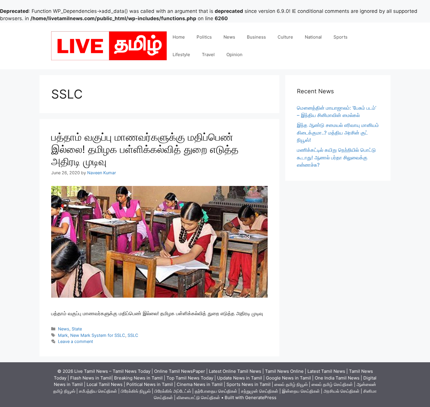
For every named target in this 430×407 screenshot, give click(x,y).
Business (256, 37)
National (313, 37)
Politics (204, 37)
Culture (285, 37)
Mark (63, 335)
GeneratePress (260, 397)
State (77, 328)
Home (179, 37)
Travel (208, 54)
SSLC (133, 335)
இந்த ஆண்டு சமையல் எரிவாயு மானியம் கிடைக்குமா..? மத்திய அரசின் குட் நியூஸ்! (338, 132)
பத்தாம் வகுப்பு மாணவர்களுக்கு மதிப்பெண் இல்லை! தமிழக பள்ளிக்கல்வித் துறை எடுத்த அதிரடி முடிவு (144, 149)
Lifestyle (181, 54)
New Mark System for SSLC (97, 335)
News (229, 37)
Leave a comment (75, 341)
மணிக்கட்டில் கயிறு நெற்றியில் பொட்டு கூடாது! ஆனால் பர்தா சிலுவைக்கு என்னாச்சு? (336, 157)
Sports (340, 37)
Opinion (234, 54)
